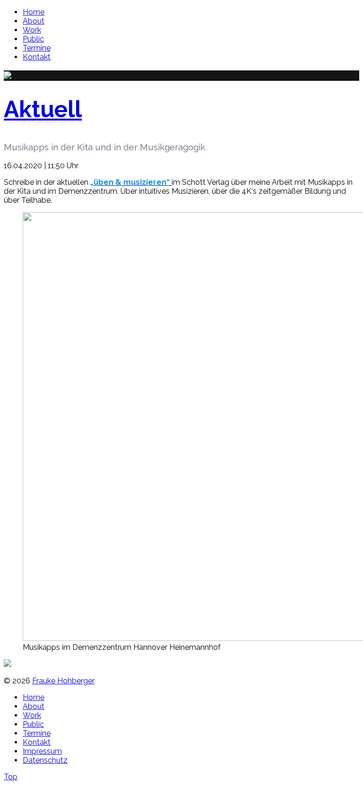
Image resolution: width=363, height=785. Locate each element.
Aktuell (43, 109)
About (33, 21)
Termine (37, 47)
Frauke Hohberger (63, 680)
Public (33, 39)
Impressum (42, 751)
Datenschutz (45, 760)
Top (10, 776)
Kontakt (37, 56)
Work (32, 30)
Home (33, 12)
